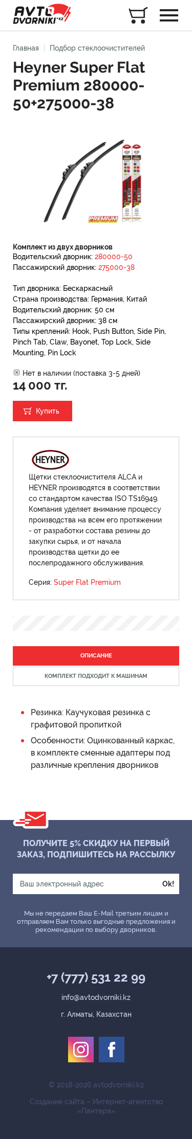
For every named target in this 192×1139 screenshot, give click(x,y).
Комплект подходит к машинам (96, 676)
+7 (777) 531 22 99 (96, 977)
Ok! (168, 884)
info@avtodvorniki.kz (96, 997)
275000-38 (116, 267)
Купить (47, 411)
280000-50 (114, 257)
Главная (26, 48)
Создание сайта (57, 1102)
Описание (96, 655)
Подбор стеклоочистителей (97, 48)
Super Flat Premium (87, 582)
